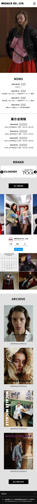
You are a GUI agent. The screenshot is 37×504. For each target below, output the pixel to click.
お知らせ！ (18, 87)
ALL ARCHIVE (18, 481)
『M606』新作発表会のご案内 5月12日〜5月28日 (18, 148)
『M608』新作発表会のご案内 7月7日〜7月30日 (18, 134)
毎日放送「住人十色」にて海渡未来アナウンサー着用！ (18, 94)
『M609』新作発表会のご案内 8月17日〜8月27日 (18, 127)
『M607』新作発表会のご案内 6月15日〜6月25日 (18, 141)
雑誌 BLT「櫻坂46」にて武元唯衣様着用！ (18, 107)
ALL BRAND (18, 186)
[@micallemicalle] (11, 239)
